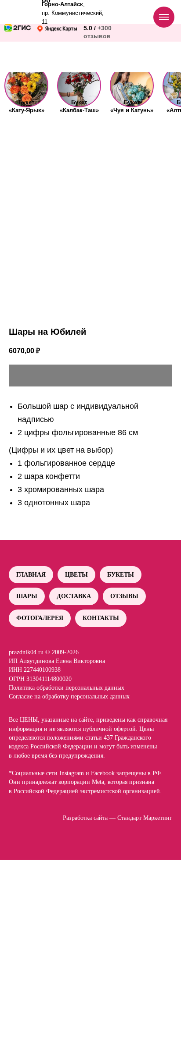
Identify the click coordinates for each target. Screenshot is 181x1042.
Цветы (76, 574)
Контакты (101, 618)
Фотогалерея (39, 618)
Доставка (74, 596)
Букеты (120, 574)
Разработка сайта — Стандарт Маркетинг (117, 818)
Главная (31, 574)
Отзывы (124, 596)
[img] (26, 85)
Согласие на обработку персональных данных (69, 696)
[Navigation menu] (164, 17)
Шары (26, 596)
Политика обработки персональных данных (66, 687)
